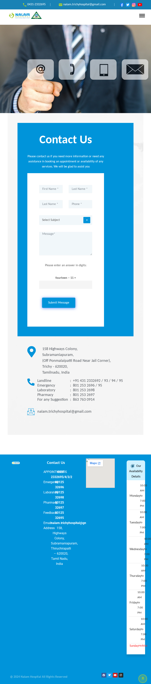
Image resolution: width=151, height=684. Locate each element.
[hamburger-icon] (142, 15)
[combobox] (65, 220)
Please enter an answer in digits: (66, 265)
